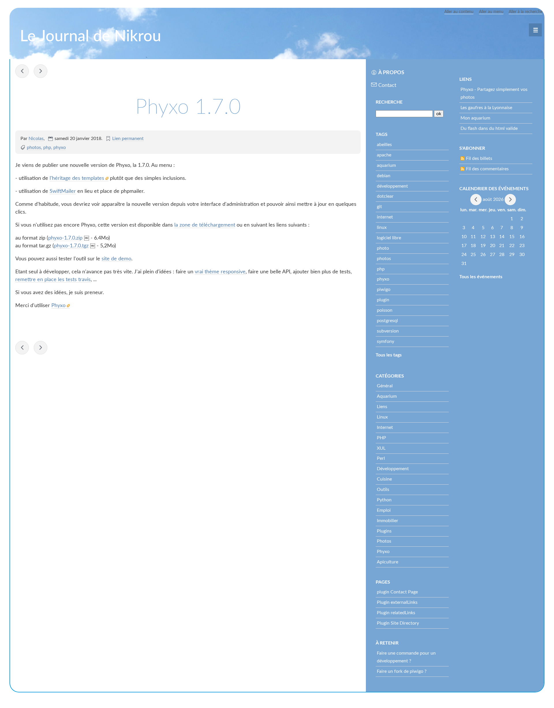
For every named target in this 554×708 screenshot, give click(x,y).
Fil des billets (479, 158)
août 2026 (493, 199)
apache (384, 155)
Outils (383, 489)
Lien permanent (128, 138)
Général (385, 386)
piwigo (383, 289)
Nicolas (36, 138)
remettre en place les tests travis (53, 279)
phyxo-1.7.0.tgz (71, 246)
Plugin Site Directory (398, 623)
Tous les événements (480, 276)
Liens (382, 406)
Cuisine (384, 479)
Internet (385, 427)
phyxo (59, 147)
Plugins (384, 531)
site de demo (116, 258)
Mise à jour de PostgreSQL (40, 71)
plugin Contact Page (397, 592)
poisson (384, 310)
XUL (381, 448)
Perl (381, 458)
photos (34, 147)
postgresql (387, 320)
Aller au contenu (458, 12)
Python (384, 500)
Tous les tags (389, 355)
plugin (383, 300)
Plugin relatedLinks (396, 612)
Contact (387, 85)
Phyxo (59, 305)
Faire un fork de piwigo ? (401, 671)
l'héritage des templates (78, 178)
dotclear (385, 196)
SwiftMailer (63, 191)
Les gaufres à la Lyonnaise (486, 107)
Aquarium (387, 396)
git (379, 206)
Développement (393, 468)
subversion (388, 331)
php (47, 147)
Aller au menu (491, 12)
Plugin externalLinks (397, 602)
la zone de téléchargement (204, 225)
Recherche (389, 102)
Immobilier (387, 520)
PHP (381, 438)
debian (383, 175)
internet (385, 217)
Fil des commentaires (487, 169)
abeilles (384, 144)
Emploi (384, 510)
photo (383, 248)
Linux (382, 417)
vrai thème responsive (220, 271)
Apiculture (387, 562)
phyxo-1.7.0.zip (65, 238)
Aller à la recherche (525, 12)
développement (392, 186)
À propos (391, 72)
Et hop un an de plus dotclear (22, 71)
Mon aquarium (475, 118)
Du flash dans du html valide (489, 128)
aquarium (386, 165)
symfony (385, 341)
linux (382, 227)
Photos (384, 541)
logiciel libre (389, 238)
